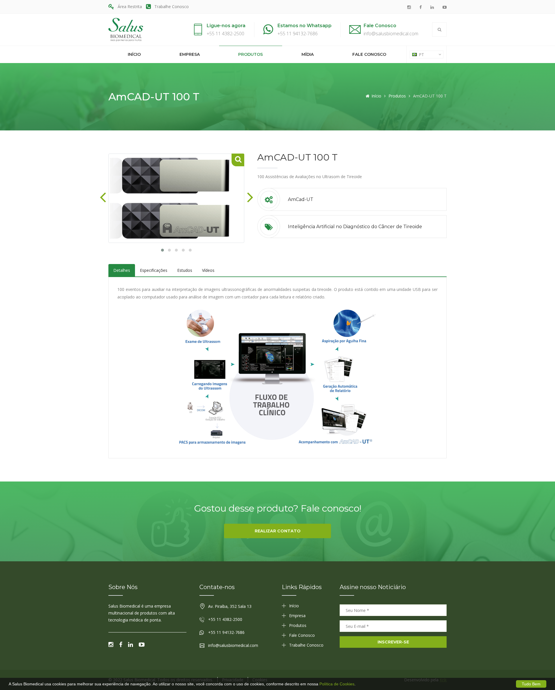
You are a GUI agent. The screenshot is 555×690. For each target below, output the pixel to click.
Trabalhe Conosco (171, 6)
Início (134, 54)
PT (421, 54)
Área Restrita (130, 6)
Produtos (250, 54)
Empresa (190, 54)
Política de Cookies (336, 684)
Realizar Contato (278, 531)
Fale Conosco (369, 54)
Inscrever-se (393, 642)
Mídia (307, 54)
